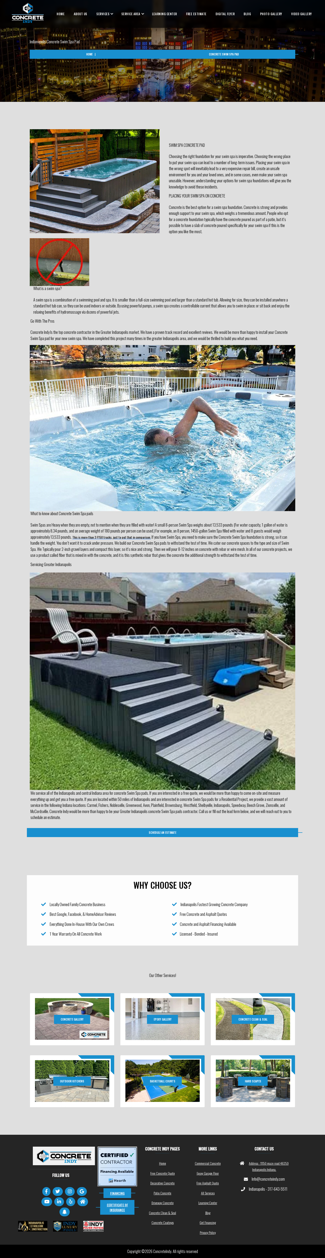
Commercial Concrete (208, 1163)
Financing (117, 1193)
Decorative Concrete (162, 1182)
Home (89, 54)
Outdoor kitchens (72, 1081)
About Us (80, 13)
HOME (60, 13)
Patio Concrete (162, 1192)
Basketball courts (162, 1081)
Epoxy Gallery (163, 1019)
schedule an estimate (162, 832)
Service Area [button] (130, 13)
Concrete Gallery (72, 1019)
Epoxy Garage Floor (208, 1173)
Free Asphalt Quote (208, 1182)
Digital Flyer (225, 13)
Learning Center (164, 13)
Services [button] (102, 13)
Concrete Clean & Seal (252, 1019)
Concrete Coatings (163, 1222)
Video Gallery (301, 13)
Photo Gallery (271, 13)
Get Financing (208, 1222)
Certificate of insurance (117, 1207)
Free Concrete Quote (162, 1173)
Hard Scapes (253, 1081)
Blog (247, 13)
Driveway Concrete (163, 1202)
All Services (208, 1192)
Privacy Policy (208, 1232)
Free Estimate (196, 13)
